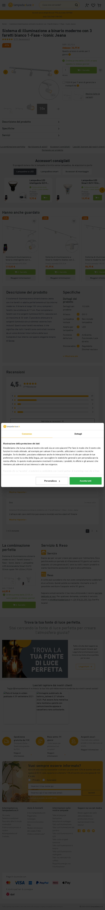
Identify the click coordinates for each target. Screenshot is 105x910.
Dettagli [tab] (78, 434)
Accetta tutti (85, 481)
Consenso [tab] (27, 434)
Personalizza (50, 481)
